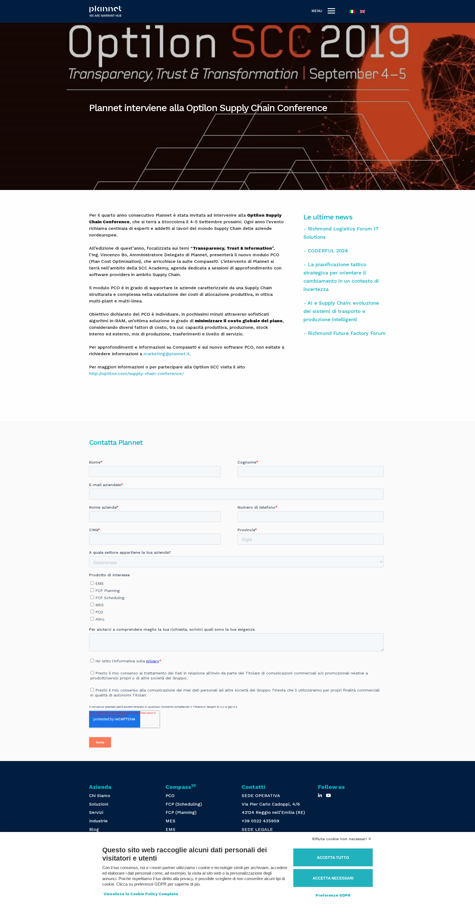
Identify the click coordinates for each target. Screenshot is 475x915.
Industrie (98, 820)
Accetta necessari (333, 878)
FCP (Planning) (181, 812)
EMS (170, 829)
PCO (170, 795)
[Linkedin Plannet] (320, 795)
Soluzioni (98, 804)
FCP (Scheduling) (183, 804)
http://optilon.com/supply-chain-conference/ (136, 373)
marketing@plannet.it (166, 353)
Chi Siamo (99, 795)
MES (170, 820)
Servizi (96, 812)
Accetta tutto (333, 857)
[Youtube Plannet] (328, 795)
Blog (94, 829)
